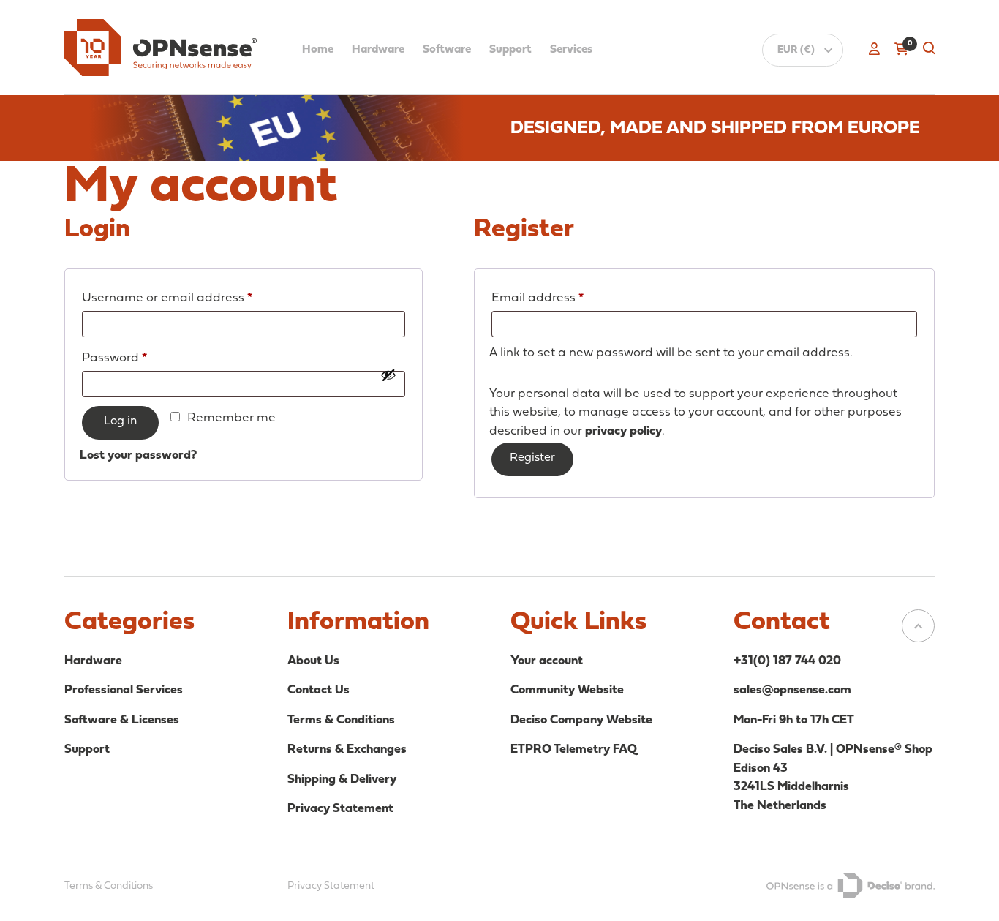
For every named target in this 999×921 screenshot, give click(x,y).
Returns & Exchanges (347, 749)
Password (141, 357)
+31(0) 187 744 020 (787, 661)
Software (447, 50)
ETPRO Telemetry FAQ (573, 749)
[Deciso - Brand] (850, 885)
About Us (313, 661)
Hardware (378, 50)
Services (571, 50)
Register (532, 458)
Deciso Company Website (581, 720)
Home (317, 50)
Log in (120, 421)
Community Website (567, 690)
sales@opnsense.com (792, 690)
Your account (546, 661)
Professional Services (123, 690)
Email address (564, 297)
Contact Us (318, 690)
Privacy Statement (340, 808)
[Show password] (388, 384)
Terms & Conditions (341, 720)
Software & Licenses (121, 720)
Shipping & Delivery (341, 779)
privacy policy (623, 431)
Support (510, 50)
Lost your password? (138, 455)
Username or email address (194, 297)
